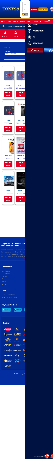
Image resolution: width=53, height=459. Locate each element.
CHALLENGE (5, 37)
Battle (36, 21)
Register (34, 9)
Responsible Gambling (9, 297)
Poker (29, 21)
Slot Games (6, 271)
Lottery (4, 284)
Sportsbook (6, 274)
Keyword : (8, 51)
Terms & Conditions (8, 295)
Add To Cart (8, 93)
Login (43, 9)
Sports (15, 21)
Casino (22, 21)
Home (3, 21)
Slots (16, 37)
